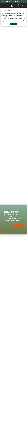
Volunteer (15, 1)
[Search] (23, 5)
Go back (7, 226)
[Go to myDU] (19, 5)
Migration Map (6, 1)
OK (13, 24)
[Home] (13, 5)
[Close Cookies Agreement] (24, 10)
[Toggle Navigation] (3, 5)
